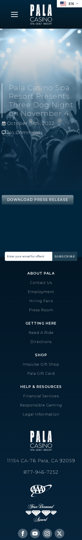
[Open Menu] (14, 14)
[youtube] (35, 533)
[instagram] (47, 533)
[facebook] (23, 533)
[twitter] (59, 533)
